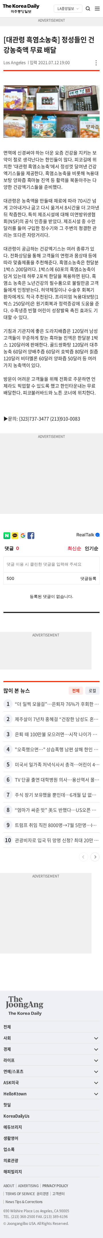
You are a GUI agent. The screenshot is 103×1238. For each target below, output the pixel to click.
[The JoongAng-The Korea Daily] (24, 1006)
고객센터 (58, 1193)
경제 (7, 1049)
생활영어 (10, 1138)
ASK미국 (11, 1082)
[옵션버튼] (96, 62)
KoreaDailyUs (16, 1116)
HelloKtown (15, 1093)
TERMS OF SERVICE (20, 1193)
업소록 (9, 1149)
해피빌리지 (12, 1171)
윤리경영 (43, 1193)
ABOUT (8, 1185)
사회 (7, 1038)
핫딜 (7, 1104)
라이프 (9, 1060)
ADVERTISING (28, 1185)
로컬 (92, 690)
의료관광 (10, 1160)
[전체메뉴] (97, 8)
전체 (76, 690)
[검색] (88, 8)
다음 (95, 857)
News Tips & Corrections (24, 1201)
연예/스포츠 (13, 1071)
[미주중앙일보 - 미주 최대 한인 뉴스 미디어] (21, 8)
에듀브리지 (12, 1127)
